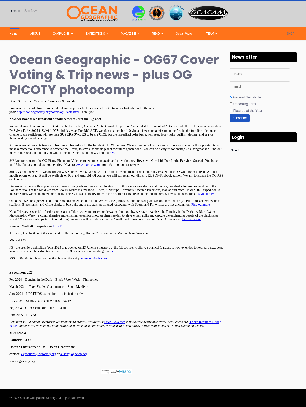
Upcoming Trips (244, 104)
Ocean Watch (184, 33)
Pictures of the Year (247, 110)
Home (13, 33)
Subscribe (239, 118)
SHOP (290, 33)
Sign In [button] (15, 10)
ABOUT (35, 33)
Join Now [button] (31, 10)
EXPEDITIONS (95, 33)
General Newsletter (247, 97)
